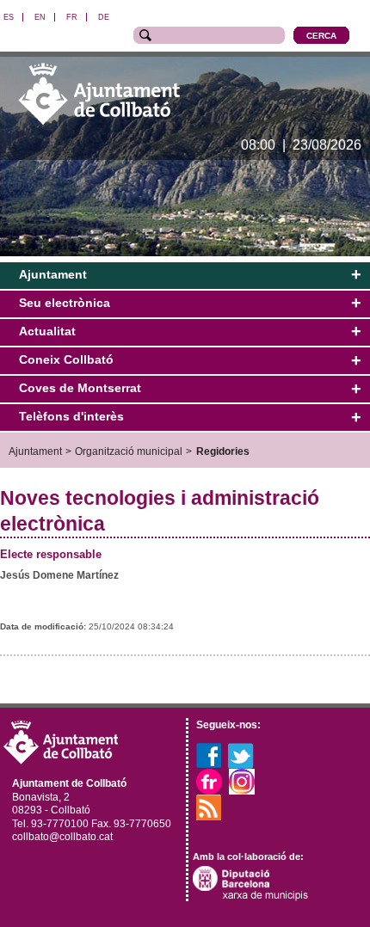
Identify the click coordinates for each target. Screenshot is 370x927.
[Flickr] (209, 781)
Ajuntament (35, 451)
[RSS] (209, 806)
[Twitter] (241, 755)
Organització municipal (128, 451)
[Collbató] (99, 93)
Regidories (223, 451)
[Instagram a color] (242, 781)
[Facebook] (208, 755)
